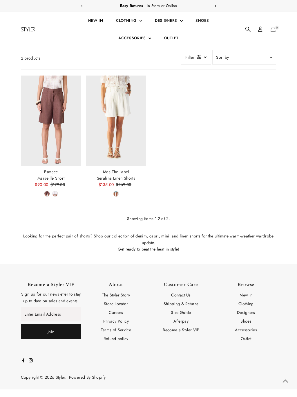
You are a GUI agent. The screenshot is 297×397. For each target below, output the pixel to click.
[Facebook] (23, 361)
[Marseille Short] (51, 120)
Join (51, 332)
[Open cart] (273, 29)
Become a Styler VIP (181, 330)
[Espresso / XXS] (47, 194)
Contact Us (181, 295)
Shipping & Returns (181, 304)
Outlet (171, 38)
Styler (60, 377)
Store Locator (116, 304)
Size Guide (181, 312)
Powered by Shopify (87, 377)
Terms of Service (116, 330)
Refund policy (116, 338)
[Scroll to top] (285, 381)
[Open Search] (248, 29)
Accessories (132, 38)
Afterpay (181, 321)
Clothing (127, 20)
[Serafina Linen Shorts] (116, 120)
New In (95, 20)
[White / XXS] (55, 194)
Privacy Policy (116, 321)
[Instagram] (30, 361)
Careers (116, 312)
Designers (167, 20)
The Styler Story (116, 295)
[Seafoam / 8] (116, 194)
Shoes (202, 20)
